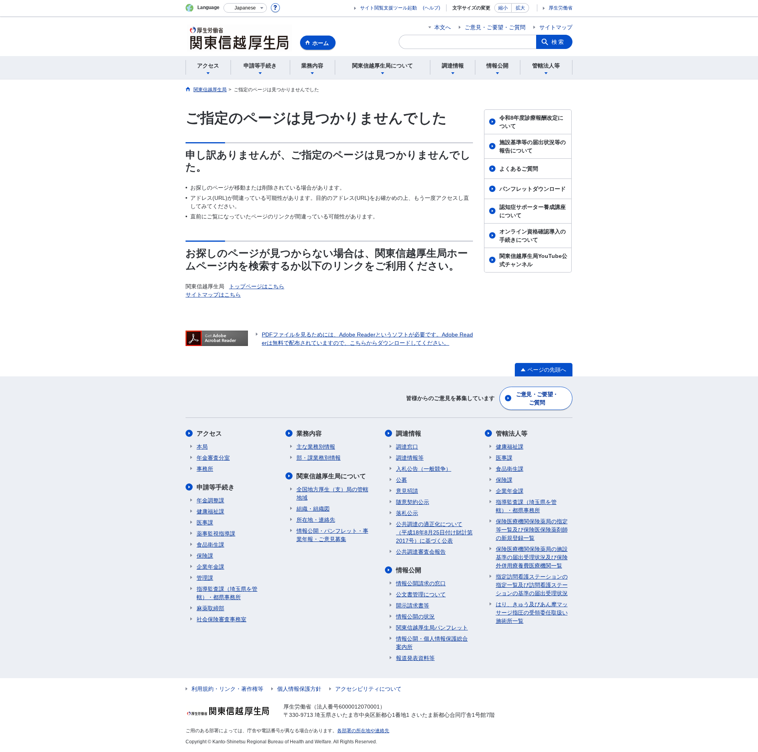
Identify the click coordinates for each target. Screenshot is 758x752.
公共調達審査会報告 (421, 552)
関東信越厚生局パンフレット (432, 627)
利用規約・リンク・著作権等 (227, 689)
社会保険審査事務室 (221, 619)
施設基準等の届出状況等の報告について (532, 146)
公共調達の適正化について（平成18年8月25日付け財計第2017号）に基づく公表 (434, 532)
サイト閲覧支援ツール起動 (388, 8)
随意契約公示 (412, 502)
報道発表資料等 (415, 658)
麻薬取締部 (210, 608)
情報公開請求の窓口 (421, 583)
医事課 (205, 522)
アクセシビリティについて (368, 689)
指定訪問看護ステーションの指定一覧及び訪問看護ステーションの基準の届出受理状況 (532, 584)
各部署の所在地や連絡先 (363, 730)
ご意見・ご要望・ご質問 (495, 27)
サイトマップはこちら (213, 294)
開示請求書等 (412, 605)
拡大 (520, 8)
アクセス (209, 433)
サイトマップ (555, 27)
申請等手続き (216, 487)
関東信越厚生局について (331, 476)
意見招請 (407, 491)
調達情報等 (410, 458)
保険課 (205, 556)
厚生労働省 (560, 8)
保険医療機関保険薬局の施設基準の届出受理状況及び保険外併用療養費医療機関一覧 (532, 557)
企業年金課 (210, 567)
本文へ (442, 27)
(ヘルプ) (431, 8)
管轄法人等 (511, 433)
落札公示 (407, 513)
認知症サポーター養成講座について (532, 211)
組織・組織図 (313, 509)
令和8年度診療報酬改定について (531, 122)
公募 (401, 480)
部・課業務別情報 (318, 458)
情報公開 (408, 570)
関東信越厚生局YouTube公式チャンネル (533, 260)
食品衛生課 (210, 544)
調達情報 (408, 433)
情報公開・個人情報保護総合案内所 (432, 642)
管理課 (205, 578)
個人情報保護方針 (299, 689)
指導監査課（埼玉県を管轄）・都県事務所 (227, 593)
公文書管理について (421, 594)
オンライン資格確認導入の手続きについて (532, 235)
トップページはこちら (256, 286)
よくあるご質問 (518, 168)
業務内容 (309, 433)
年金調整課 (210, 500)
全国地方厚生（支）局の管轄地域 (332, 493)
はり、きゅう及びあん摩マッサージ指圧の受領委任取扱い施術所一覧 (532, 612)
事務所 (205, 469)
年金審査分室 (213, 458)
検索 (558, 42)
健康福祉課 (210, 511)
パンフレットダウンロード (532, 189)
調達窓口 (407, 447)
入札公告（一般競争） (423, 469)
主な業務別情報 (315, 447)
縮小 (503, 8)
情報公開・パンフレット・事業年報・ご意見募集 (332, 535)
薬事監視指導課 (216, 533)
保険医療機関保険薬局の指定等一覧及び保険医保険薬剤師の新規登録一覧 (532, 529)
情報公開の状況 (415, 616)
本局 (202, 447)
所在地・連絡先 (315, 520)
